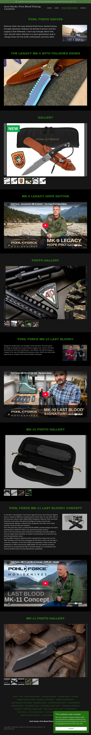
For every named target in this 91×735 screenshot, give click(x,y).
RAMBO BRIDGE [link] (74, 703)
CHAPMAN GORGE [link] (40, 703)
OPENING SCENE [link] (17, 706)
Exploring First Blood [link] (48, 696)
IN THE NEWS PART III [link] (53, 712)
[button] (83, 8)
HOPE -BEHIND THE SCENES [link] (21, 703)
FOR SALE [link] (74, 696)
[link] (24, 9)
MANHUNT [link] (18, 709)
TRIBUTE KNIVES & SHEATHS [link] (30, 715)
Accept (71, 728)
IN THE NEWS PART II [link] (36, 712)
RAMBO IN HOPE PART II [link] (45, 700)
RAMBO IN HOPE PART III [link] (65, 700)
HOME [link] (49, 8)
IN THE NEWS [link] (22, 712)
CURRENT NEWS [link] (63, 696)
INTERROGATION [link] (71, 709)
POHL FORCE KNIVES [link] (69, 8)
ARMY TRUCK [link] (48, 709)
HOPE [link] (56, 8)
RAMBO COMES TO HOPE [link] (26, 700)
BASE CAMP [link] (59, 709)
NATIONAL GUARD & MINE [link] (32, 709)
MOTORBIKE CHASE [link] (32, 706)
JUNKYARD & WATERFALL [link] (71, 706)
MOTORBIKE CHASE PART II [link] (50, 706)
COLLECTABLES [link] (47, 715)
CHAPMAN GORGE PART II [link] (57, 703)
